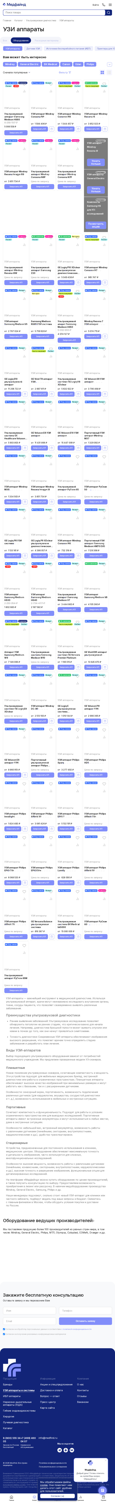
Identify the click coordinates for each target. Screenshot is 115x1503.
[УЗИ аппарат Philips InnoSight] (16, 795)
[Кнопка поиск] (108, 12)
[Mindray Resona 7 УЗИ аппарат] (96, 302)
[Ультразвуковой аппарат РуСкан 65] (69, 468)
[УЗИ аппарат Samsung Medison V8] (96, 576)
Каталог (34, 1500)
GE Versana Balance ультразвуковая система (41, 924)
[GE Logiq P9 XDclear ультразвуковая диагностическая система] (42, 522)
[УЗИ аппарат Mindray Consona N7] (96, 248)
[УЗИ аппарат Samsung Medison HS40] (42, 576)
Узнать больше (96, 162)
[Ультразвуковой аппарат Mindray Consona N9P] (42, 153)
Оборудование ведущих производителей (48, 1220)
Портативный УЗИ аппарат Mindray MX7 (94, 436)
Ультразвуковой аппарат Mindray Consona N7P (67, 174)
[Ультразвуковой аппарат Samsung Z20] (42, 248)
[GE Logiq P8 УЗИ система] (16, 522)
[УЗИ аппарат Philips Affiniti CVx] (96, 795)
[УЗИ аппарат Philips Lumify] (69, 849)
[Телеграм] (59, 1450)
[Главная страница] (14, 5)
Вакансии (82, 1401)
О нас (80, 1384)
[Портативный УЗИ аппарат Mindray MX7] (96, 414)
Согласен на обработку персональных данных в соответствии (48, 1329)
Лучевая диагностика (16, 1422)
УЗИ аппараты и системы (18, 1390)
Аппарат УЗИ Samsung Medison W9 (14, 655)
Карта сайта (47, 1407)
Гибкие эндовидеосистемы (19, 1410)
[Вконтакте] (72, 1450)
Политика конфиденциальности (53, 1463)
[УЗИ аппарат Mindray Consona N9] (42, 95)
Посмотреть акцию (96, 225)
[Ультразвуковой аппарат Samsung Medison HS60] (16, 95)
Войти (96, 5)
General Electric (29, 64)
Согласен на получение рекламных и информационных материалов (36, 1334)
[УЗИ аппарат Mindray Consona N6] (69, 522)
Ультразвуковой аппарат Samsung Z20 (41, 270)
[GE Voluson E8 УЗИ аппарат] (42, 414)
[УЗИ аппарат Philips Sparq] (69, 741)
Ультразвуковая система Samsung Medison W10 (41, 655)
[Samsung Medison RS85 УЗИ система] (42, 302)
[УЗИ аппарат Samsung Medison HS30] (16, 576)
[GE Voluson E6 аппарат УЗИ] (16, 741)
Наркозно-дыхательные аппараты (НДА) (17, 1403)
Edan (78, 64)
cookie (44, 1485)
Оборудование (21, 40)
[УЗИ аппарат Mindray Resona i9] (96, 95)
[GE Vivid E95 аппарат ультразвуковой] (96, 633)
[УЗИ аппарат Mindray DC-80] (42, 687)
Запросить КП (15, 133)
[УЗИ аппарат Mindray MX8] (16, 468)
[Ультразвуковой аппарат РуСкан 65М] (16, 956)
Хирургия (8, 1416)
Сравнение (80, 1500)
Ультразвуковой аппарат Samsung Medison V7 (68, 597)
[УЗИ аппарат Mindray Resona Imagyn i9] (42, 468)
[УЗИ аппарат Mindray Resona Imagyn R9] (16, 153)
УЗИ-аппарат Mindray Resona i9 (94, 147)
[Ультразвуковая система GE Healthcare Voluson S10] (16, 414)
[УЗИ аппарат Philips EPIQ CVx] (16, 849)
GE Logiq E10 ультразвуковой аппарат (13, 382)
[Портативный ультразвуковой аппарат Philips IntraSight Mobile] (42, 741)
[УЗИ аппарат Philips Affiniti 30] (42, 795)
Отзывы (81, 1396)
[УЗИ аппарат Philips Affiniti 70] (16, 903)
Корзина (103, 1500)
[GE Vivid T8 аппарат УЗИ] (42, 360)
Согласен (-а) (57, 1496)
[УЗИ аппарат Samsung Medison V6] (16, 302)
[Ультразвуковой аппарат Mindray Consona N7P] (69, 153)
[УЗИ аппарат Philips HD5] (96, 741)
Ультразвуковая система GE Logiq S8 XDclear (69, 382)
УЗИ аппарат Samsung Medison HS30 (14, 597)
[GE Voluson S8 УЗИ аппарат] (96, 360)
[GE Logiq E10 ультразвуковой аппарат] (16, 360)
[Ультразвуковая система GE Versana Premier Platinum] (69, 633)
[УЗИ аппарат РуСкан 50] (96, 468)
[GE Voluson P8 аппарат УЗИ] (96, 687)
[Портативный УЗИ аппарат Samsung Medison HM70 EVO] (96, 522)
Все (5, 40)
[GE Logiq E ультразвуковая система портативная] (69, 687)
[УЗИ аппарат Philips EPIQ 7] (69, 795)
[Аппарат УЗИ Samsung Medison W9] (16, 633)
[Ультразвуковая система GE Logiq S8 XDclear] (69, 360)
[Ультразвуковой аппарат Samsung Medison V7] (69, 576)
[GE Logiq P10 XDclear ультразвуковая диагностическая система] (69, 248)
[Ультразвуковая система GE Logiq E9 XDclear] (16, 687)
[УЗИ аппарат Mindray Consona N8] (69, 95)
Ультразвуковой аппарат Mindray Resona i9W (13, 270)
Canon (66, 64)
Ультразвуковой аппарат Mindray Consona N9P (40, 174)
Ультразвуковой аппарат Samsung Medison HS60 (14, 117)
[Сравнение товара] (24, 91)
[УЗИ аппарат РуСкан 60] (96, 903)
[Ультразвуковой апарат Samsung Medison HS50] (69, 302)
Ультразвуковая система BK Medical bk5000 (69, 924)
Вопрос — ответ (50, 1396)
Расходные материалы (47, 40)
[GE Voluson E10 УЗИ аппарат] (69, 414)
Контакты (83, 1390)
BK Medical (50, 64)
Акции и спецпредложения (56, 1384)
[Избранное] (24, 84)
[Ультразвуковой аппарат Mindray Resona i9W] (16, 248)
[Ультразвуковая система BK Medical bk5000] (69, 903)
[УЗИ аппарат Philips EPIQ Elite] (42, 849)
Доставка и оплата (51, 1390)
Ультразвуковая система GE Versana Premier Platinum (69, 655)
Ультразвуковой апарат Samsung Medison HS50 (67, 324)
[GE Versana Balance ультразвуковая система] (42, 903)
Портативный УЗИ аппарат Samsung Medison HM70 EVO (94, 543)
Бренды (7, 1384)
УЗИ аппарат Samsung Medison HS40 (41, 597)
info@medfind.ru (48, 1437)
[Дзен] (65, 1450)
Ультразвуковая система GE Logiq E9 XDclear (15, 709)
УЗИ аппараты (12, 108)
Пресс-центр (48, 1401)
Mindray (10, 64)
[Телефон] (103, 5)
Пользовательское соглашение (53, 1467)
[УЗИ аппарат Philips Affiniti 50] (96, 849)
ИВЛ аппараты (12, 1396)
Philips (90, 64)
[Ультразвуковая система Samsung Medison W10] (42, 633)
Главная (11, 1500)
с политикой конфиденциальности (76, 1329)
